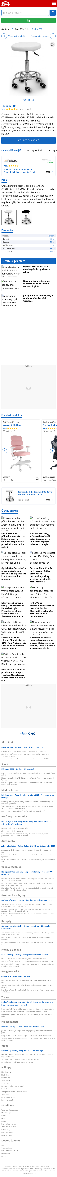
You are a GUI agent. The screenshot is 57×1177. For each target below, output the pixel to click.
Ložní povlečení (7, 1132)
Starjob (4, 1145)
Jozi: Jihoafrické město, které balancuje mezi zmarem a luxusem (23, 958)
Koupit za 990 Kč (28, 140)
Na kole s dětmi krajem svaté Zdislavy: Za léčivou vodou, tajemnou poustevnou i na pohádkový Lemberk (25, 835)
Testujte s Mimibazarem (9, 1110)
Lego (3, 1118)
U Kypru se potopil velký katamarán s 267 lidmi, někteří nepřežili (24, 751)
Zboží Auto (5, 1094)
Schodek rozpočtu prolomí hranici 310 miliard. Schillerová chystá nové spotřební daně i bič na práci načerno (26, 910)
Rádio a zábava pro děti (9, 1151)
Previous (4, 450)
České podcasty (6, 1148)
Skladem (50, 162)
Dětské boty (5, 1130)
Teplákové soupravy (8, 1127)
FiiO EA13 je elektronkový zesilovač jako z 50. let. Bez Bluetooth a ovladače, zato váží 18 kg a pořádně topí (42, 609)
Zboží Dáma (5, 1080)
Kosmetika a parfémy (8, 1124)
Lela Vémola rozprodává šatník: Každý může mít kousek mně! (23, 811)
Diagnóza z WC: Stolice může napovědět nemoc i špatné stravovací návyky (27, 1009)
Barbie (3, 1115)
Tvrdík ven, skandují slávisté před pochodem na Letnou (21, 1059)
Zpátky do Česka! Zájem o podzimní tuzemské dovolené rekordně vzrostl (27, 961)
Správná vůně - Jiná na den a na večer (14, 828)
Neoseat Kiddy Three (12, 425)
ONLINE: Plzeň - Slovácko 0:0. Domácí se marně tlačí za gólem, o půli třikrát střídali (28, 774)
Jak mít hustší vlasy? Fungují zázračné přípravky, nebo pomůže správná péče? (26, 1032)
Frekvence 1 (5, 1153)
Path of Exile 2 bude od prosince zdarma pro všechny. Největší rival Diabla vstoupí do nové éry (13, 675)
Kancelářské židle (21, 29)
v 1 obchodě (8, 480)
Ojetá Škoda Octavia (8, 1097)
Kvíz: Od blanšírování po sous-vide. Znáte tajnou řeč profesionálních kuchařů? (25, 938)
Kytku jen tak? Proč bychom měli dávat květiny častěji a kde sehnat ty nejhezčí (26, 981)
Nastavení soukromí (29, 1173)
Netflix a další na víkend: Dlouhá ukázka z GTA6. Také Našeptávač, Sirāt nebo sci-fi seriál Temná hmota (14, 643)
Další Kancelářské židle (11, 422)
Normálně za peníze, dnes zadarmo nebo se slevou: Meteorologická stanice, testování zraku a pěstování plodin (42, 643)
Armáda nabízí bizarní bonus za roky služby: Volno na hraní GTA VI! (25, 759)
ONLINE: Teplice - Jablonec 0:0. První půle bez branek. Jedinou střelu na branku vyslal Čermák (26, 784)
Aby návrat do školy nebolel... (12, 831)
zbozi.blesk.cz (6, 1083)
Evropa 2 (4, 1156)
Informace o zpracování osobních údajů (34, 1171)
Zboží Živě (5, 1075)
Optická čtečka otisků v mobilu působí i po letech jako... (36, 269)
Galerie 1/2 (28, 99)
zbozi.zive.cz (6, 29)
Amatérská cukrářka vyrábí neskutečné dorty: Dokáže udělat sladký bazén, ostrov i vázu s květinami (27, 934)
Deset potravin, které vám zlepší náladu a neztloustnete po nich (24, 1012)
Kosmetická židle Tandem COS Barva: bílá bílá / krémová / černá (19, 170)
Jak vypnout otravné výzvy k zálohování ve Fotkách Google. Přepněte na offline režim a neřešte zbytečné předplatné (12, 609)
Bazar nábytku (6, 1135)
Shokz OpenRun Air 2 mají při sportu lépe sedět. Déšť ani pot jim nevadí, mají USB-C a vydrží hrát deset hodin (27, 889)
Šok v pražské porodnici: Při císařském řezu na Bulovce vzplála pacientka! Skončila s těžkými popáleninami (27, 807)
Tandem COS (8, 106)
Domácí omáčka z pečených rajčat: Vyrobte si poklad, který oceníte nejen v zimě (28, 943)
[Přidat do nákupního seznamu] (52, 44)
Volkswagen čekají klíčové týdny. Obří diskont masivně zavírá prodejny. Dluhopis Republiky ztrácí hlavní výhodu (26, 905)
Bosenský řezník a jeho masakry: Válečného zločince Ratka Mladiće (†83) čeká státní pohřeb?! (27, 803)
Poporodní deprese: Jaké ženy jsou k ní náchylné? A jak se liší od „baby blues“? (26, 1015)
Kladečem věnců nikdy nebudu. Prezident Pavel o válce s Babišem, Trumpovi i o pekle (25, 755)
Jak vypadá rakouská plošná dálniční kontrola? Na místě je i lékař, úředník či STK (28, 860)
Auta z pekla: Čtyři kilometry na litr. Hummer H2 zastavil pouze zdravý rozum (26, 851)
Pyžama (4, 1121)
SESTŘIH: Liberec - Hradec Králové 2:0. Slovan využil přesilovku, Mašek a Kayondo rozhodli (27, 1055)
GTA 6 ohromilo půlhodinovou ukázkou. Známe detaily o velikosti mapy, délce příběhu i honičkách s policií (13, 540)
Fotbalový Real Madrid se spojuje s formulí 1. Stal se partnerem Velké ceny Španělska (28, 856)
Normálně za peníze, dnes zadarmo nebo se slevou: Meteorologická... (36, 284)
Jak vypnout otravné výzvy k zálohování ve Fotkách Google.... (38, 298)
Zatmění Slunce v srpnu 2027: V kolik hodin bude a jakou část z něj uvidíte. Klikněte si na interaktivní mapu (28, 884)
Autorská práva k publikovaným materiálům (17, 1168)
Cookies (52, 1171)
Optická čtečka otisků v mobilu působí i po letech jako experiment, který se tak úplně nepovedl (14, 573)
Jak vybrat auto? (7, 1100)
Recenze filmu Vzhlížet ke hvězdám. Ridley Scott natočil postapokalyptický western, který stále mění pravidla (41, 575)
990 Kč (48, 172)
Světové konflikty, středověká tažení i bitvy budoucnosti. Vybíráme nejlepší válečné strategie (40, 539)
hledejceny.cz (6, 1072)
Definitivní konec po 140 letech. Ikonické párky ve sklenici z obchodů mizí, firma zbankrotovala (27, 915)
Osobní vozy (5, 1078)
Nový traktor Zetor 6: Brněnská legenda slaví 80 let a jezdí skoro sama (26, 1035)
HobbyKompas (6, 1089)
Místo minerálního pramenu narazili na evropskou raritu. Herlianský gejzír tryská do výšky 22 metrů (27, 965)
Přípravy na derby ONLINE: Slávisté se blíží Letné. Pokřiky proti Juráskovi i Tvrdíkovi (27, 779)
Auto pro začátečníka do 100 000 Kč (14, 1092)
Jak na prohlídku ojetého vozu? (12, 1086)
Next (52, 450)
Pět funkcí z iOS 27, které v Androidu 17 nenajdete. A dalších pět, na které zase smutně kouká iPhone (27, 879)
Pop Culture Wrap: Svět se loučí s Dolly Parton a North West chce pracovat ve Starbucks (27, 991)
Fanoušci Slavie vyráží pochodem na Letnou (17, 1062)
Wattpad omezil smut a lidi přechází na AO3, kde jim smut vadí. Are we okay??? (26, 986)
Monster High (6, 1113)
